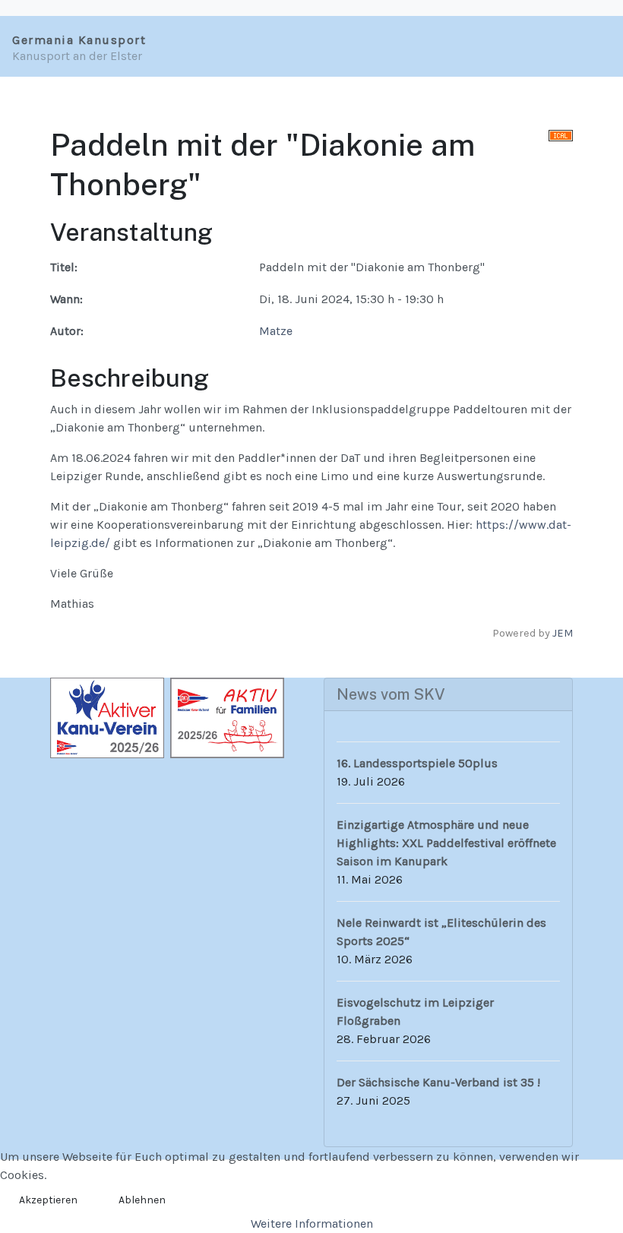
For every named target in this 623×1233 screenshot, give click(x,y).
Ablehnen (142, 1199)
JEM (562, 633)
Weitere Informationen (312, 1223)
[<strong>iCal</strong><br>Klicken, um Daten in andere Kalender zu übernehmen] (561, 134)
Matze (276, 331)
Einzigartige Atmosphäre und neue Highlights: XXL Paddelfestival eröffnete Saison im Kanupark (446, 842)
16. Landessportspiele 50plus (417, 763)
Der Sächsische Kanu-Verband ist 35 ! (438, 1082)
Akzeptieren (48, 1199)
